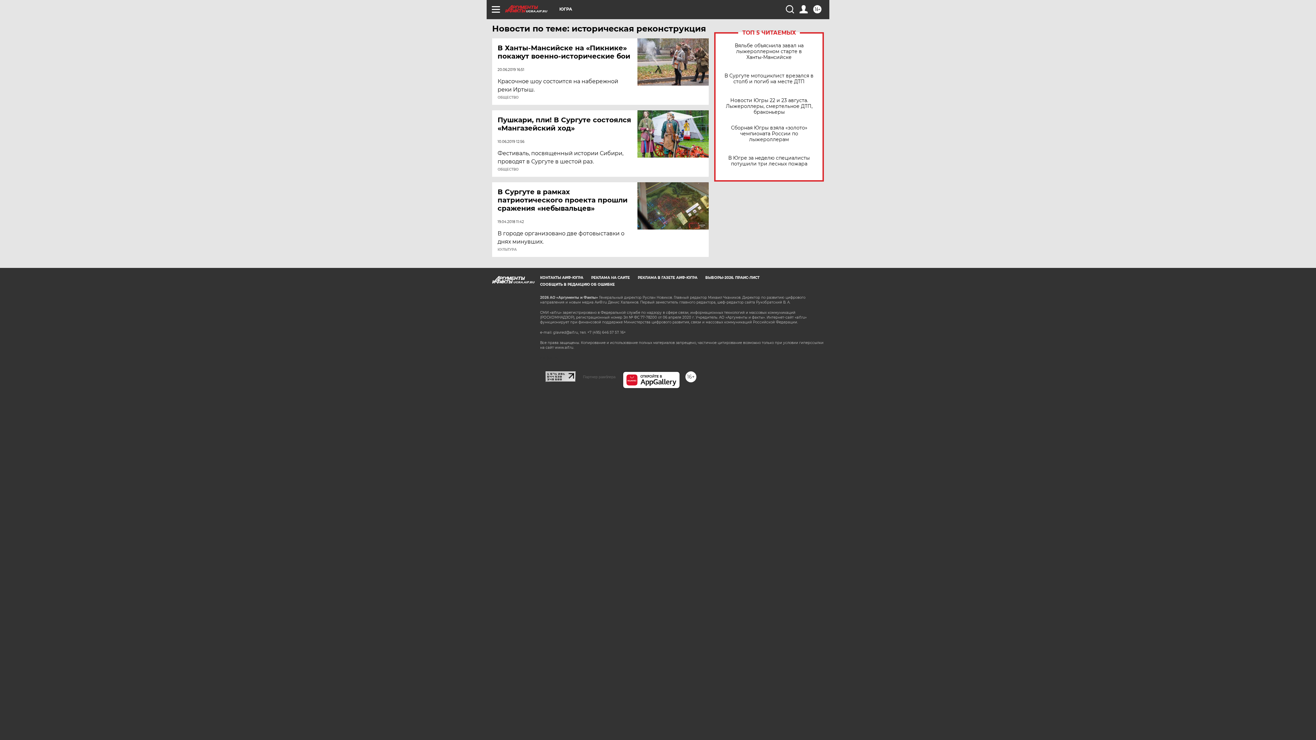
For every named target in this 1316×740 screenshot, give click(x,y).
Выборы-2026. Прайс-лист (732, 277)
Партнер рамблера (599, 377)
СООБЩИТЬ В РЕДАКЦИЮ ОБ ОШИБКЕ (577, 284)
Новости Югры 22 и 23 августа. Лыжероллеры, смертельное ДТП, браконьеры (769, 106)
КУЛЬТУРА (507, 249)
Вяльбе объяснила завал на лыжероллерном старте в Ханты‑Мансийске (769, 51)
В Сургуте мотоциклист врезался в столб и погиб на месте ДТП (769, 79)
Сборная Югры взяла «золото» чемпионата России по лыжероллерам (769, 134)
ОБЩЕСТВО (508, 97)
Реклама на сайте (610, 277)
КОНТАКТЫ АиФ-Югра (561, 277)
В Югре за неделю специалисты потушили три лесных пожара (769, 161)
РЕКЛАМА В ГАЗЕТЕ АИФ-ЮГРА (667, 277)
